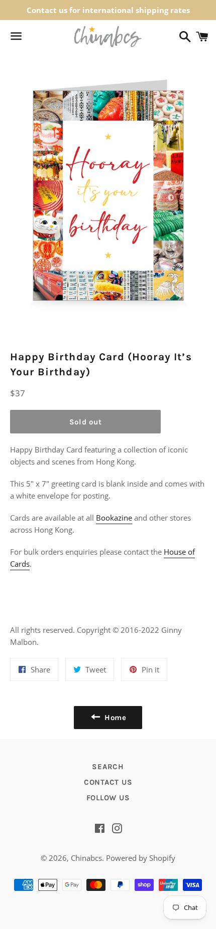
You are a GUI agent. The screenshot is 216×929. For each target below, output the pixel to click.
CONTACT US (108, 782)
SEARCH (108, 766)
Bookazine (114, 518)
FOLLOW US (108, 797)
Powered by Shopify (140, 858)
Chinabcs (86, 858)
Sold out (85, 421)
